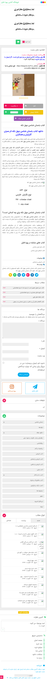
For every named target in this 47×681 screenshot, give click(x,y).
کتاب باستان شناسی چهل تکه (33, 125)
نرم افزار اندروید (38, 501)
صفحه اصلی (38, 640)
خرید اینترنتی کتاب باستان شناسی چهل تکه (33, 268)
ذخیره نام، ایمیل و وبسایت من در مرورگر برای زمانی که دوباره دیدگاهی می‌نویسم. (31, 366)
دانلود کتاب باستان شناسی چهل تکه (25, 271)
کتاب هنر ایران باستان (39, 247)
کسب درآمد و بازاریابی (37, 486)
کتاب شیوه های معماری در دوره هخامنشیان (32, 292)
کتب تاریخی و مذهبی (37, 464)
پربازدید (23, 521)
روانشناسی (40, 443)
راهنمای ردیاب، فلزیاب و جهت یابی (33, 438)
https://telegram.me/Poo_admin (27, 66)
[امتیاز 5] (27, 98)
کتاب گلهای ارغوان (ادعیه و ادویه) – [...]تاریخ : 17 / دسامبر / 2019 (26, 535)
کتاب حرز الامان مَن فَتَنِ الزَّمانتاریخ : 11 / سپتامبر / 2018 (28, 543)
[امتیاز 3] (23, 98)
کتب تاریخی (39, 454)
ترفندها (41, 427)
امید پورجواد (40, 623)
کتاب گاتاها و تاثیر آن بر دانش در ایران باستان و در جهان (28, 302)
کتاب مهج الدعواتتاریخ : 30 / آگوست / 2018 (29, 562)
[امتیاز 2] (22, 98)
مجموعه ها (40, 491)
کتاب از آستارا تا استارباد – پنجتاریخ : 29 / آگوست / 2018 (29, 578)
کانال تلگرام (35, 391)
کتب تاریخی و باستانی (39, 262)
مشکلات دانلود (37, 654)
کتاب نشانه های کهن (38, 297)
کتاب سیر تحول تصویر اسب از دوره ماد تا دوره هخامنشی (28, 288)
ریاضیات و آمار (39, 449)
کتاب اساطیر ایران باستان (38, 251)
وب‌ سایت (41, 356)
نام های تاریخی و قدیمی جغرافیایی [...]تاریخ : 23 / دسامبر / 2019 (26, 527)
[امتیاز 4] (25, 98)
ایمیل (42, 348)
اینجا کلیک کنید (29, 59)
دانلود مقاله (40, 433)
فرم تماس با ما (10, 66)
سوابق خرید (38, 647)
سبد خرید (39, 644)
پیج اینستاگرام (12, 391)
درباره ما (39, 658)
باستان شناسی (39, 422)
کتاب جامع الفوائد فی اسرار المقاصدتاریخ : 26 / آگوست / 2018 (27, 602)
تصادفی (8, 521)
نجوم (41, 496)
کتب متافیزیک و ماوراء (36, 480)
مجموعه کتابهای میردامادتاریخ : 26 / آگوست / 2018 (29, 586)
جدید (38, 521)
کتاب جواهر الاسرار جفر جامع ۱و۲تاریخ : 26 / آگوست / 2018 (28, 594)
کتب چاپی (40, 470)
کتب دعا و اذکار (38, 475)
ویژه (41, 507)
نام (43, 341)
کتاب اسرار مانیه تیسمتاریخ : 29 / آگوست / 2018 (29, 570)
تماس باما (39, 651)
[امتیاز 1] (20, 98)
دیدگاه (42, 321)
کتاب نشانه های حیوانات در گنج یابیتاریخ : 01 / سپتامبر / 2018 (27, 554)
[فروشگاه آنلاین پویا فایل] (23, 21)
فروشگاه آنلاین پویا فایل (10, 2)
